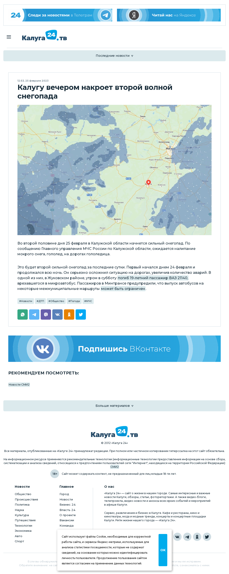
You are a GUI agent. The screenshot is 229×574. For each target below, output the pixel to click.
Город (64, 494)
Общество (57, 301)
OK (162, 550)
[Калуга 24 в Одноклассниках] (197, 537)
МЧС (89, 301)
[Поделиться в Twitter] (80, 314)
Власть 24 (67, 510)
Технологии (23, 525)
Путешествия (25, 520)
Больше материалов (112, 406)
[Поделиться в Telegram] (34, 314)
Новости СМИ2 (19, 384)
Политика (22, 504)
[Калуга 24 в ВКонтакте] (177, 537)
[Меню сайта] (9, 36)
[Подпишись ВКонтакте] (114, 349)
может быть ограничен (123, 289)
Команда (66, 525)
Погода (75, 301)
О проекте (67, 515)
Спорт (19, 541)
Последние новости (112, 56)
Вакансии (66, 520)
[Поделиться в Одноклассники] (69, 314)
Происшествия (26, 499)
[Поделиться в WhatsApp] (22, 314)
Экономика (23, 530)
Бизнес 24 (67, 504)
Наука (19, 510)
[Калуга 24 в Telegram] (187, 537)
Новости (26, 301)
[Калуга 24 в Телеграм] (60, 15)
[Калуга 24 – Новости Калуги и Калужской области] (44, 36)
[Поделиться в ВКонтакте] (57, 314)
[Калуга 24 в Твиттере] (207, 537)
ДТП (41, 301)
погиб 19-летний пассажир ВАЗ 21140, (153, 278)
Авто (18, 536)
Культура (22, 515)
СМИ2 (114, 466)
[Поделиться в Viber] (46, 314)
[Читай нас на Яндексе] (169, 15)
